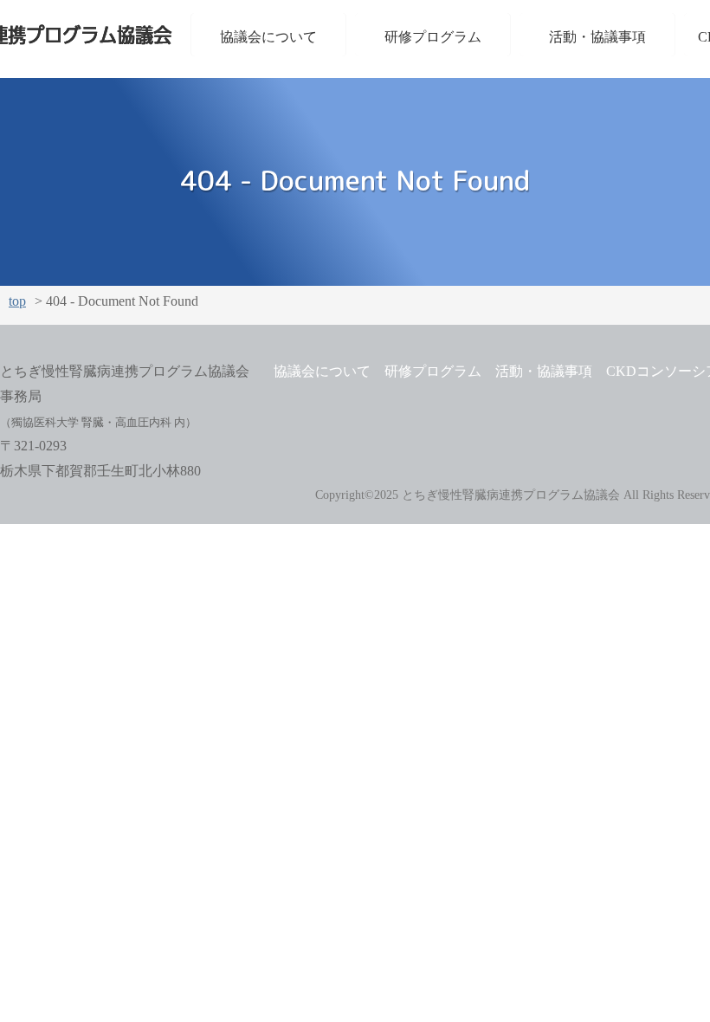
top (17, 301)
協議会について (268, 36)
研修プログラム (432, 36)
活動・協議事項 (597, 36)
